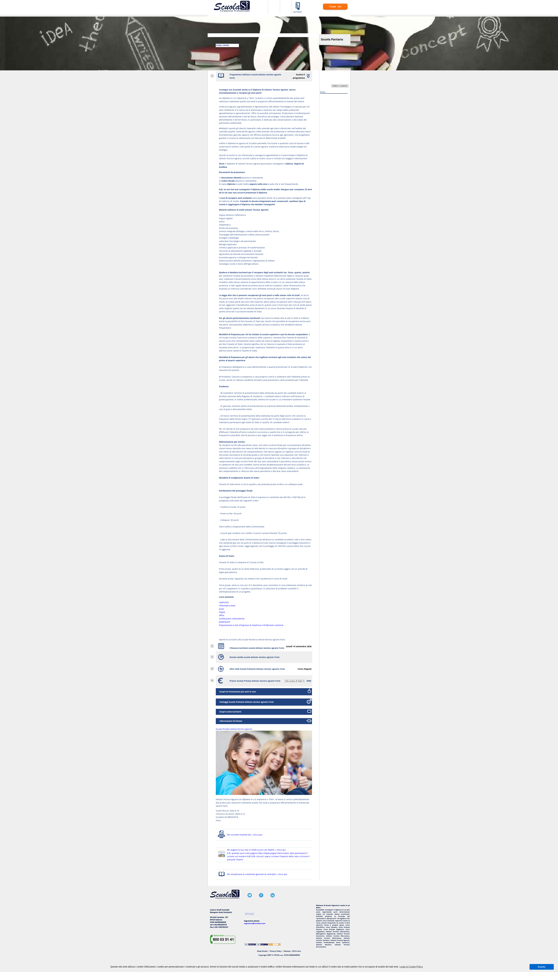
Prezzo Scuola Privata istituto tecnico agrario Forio (255, 680)
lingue (222, 612)
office (221, 615)
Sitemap (287, 951)
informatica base (227, 605)
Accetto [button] (542, 967)
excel (221, 608)
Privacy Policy (276, 951)
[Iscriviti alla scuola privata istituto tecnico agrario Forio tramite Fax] (222, 838)
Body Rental (262, 951)
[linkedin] (272, 897)
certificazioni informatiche (231, 618)
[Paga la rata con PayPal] (221, 857)
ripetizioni (224, 602)
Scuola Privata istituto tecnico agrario (234, 729)
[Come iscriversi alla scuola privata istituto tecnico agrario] (297, 12)
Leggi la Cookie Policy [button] (411, 966)
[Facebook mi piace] (250, 914)
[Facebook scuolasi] (261, 897)
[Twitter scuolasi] (249, 897)
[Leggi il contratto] (221, 877)
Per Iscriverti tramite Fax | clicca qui (244, 834)
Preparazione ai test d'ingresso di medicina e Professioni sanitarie (251, 625)
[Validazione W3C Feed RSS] (274, 945)
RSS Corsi (296, 951)
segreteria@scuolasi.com (254, 923)
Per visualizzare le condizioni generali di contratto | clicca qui (257, 874)
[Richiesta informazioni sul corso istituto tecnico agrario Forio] (335, 9)
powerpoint (224, 621)
